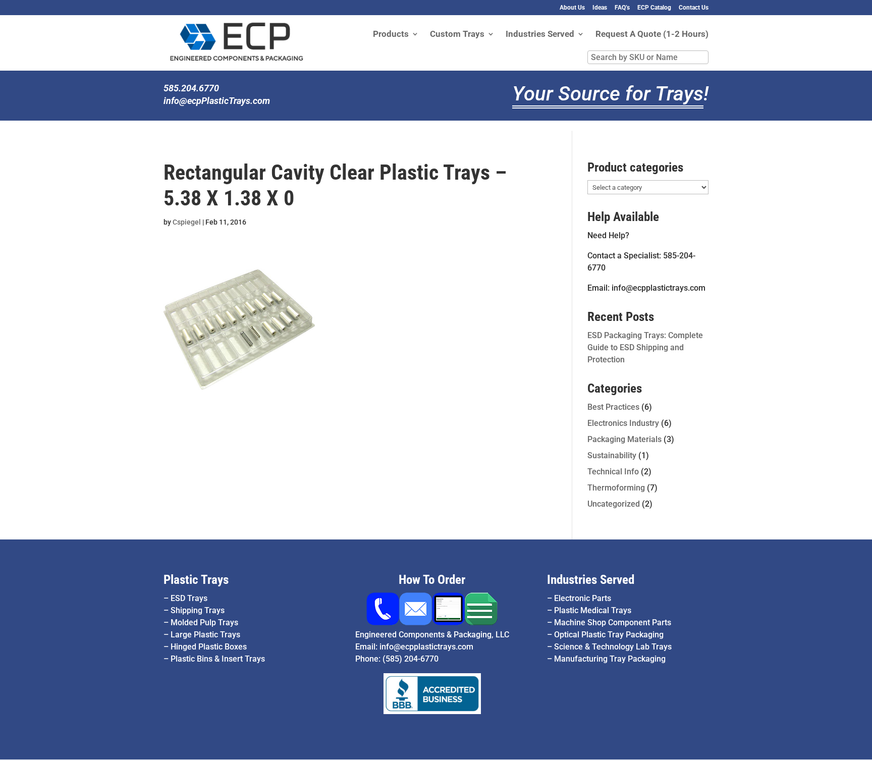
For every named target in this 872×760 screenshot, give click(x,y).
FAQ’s (622, 8)
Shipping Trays (198, 610)
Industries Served (540, 34)
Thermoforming (616, 488)
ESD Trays (189, 598)
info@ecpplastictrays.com (426, 647)
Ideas (599, 8)
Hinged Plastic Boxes (209, 647)
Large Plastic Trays (205, 634)
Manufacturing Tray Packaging (610, 659)
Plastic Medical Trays (592, 610)
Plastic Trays (196, 579)
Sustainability (611, 455)
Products (391, 34)
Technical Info (613, 471)
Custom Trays (457, 34)
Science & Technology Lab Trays (613, 647)
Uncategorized (613, 504)
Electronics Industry (623, 423)
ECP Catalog (654, 8)
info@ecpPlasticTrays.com (217, 100)
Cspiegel (187, 222)
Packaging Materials (624, 439)
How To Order (432, 579)
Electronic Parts (582, 598)
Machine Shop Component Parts (612, 622)
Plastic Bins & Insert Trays (218, 659)
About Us (572, 8)
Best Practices (613, 407)
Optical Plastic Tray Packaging (609, 634)
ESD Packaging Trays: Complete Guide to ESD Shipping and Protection (645, 347)
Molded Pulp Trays (204, 622)
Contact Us (693, 8)
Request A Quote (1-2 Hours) (651, 34)
